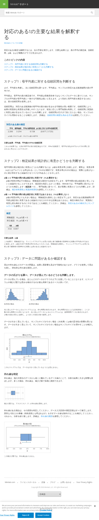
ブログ (52, 482)
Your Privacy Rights (7, 515)
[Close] (95, 506)
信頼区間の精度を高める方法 (59, 115)
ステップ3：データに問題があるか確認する (23, 70)
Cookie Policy (46, 510)
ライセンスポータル (28, 482)
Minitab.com (10, 482)
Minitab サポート (19, 4)
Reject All (25, 515)
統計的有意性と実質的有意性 (24, 189)
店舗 (43, 482)
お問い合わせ (65, 482)
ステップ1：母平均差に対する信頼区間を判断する (26, 64)
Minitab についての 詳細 (13, 43)
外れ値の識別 (46, 416)
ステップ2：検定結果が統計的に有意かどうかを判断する (29, 67)
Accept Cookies (43, 515)
